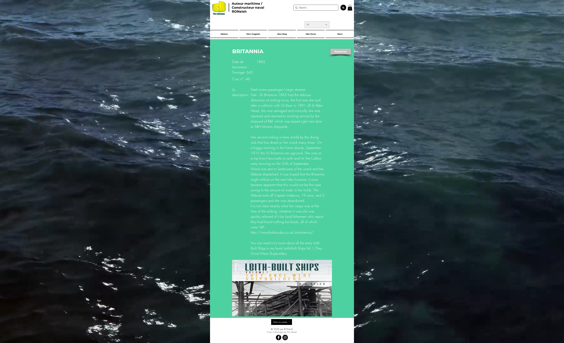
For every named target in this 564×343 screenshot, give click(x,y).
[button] (350, 7)
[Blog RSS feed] (343, 8)
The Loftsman (292, 332)
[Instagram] (285, 337)
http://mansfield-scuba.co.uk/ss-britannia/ (282, 232)
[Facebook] (278, 337)
